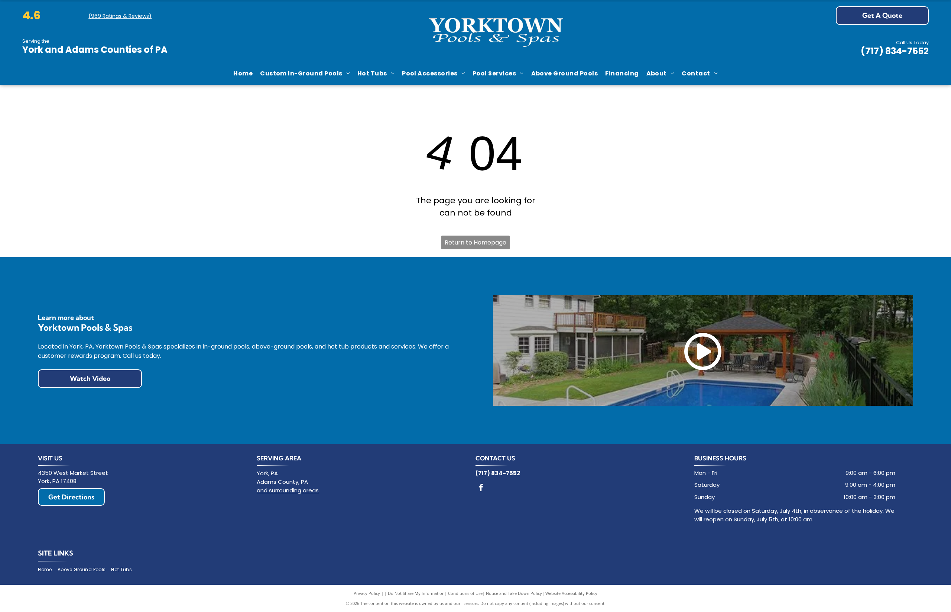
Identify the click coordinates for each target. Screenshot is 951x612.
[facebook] (481, 488)
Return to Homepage (475, 242)
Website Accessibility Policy (571, 593)
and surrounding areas (288, 490)
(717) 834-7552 (895, 51)
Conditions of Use (465, 593)
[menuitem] (243, 73)
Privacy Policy (367, 593)
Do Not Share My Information (416, 593)
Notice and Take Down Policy (514, 593)
